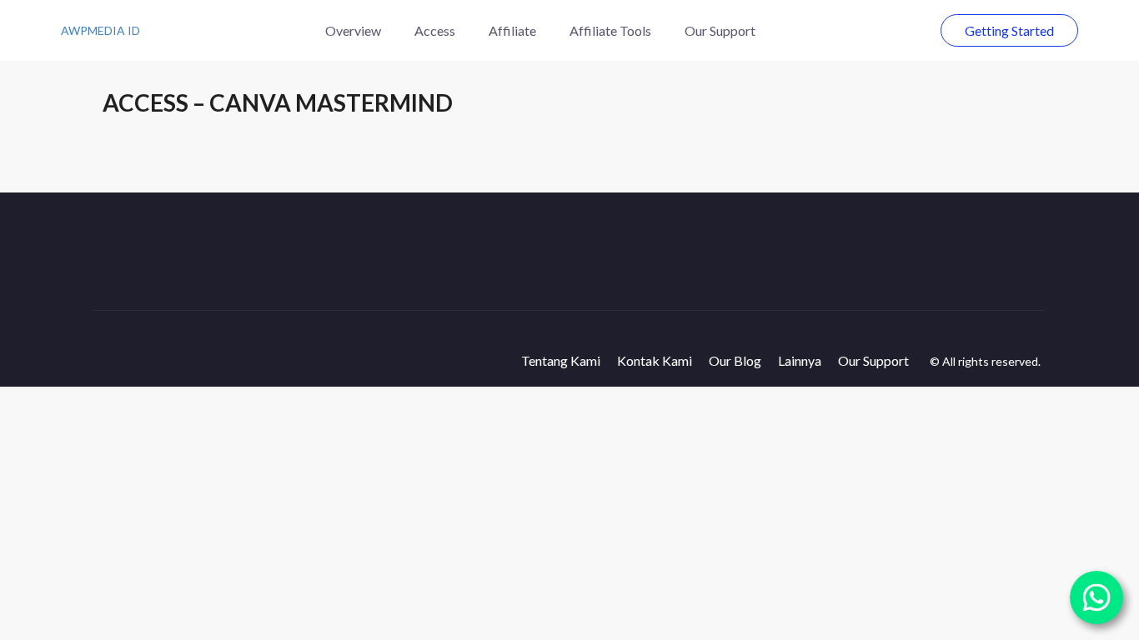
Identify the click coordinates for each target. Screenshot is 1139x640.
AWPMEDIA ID (100, 30)
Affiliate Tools (610, 30)
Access (434, 30)
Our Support (720, 30)
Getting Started (1009, 30)
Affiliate (512, 30)
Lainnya (799, 360)
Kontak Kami (654, 360)
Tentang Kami (560, 360)
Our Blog (735, 360)
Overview (353, 30)
